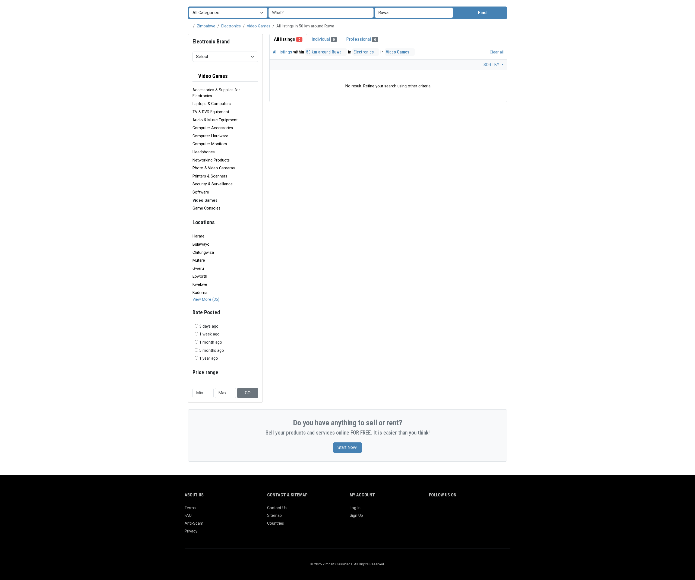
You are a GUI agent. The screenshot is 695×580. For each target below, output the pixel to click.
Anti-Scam (194, 523)
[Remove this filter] (256, 76)
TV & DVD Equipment (210, 112)
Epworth (199, 276)
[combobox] (414, 13)
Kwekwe (199, 284)
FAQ (188, 515)
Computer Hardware (210, 136)
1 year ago (208, 358)
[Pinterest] (463, 510)
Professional (361, 39)
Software (200, 192)
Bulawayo (201, 244)
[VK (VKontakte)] (495, 510)
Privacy (191, 531)
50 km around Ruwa (324, 52)
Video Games (258, 26)
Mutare (198, 260)
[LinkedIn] (456, 510)
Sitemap (274, 515)
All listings (287, 39)
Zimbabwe (206, 26)
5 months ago (211, 350)
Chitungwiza (203, 252)
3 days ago (209, 326)
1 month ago (210, 342)
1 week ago (209, 334)
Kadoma (199, 292)
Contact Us (277, 508)
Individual (323, 39)
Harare (198, 236)
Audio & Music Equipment (215, 120)
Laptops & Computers (211, 104)
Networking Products (211, 160)
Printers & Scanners (209, 176)
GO (248, 392)
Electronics (231, 26)
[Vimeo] (487, 510)
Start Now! (347, 447)
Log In (355, 508)
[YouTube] (479, 510)
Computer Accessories (212, 128)
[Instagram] (448, 510)
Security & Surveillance (212, 184)
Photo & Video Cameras (213, 168)
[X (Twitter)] (440, 510)
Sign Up (356, 515)
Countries (275, 523)
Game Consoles (206, 208)
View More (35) (205, 299)
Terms (190, 508)
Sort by (492, 64)
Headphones (203, 152)
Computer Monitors (209, 144)
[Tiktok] (471, 510)
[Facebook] (432, 510)
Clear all (496, 52)
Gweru (198, 268)
